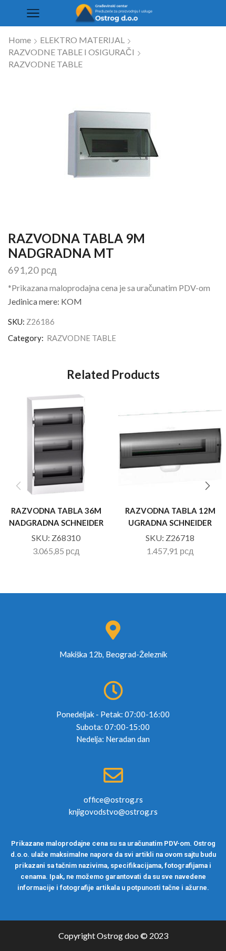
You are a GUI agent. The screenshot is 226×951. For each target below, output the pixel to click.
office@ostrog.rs (113, 799)
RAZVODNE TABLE (45, 64)
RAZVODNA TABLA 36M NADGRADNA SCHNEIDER (56, 516)
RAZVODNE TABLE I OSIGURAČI (71, 52)
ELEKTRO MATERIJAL (82, 40)
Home (19, 40)
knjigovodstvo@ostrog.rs (113, 811)
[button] (207, 486)
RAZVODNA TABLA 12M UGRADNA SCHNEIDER (170, 516)
